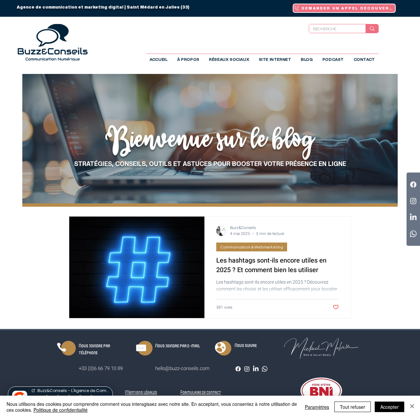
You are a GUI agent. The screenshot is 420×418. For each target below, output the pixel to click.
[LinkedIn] (255, 368)
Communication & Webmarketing (251, 246)
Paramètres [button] (317, 407)
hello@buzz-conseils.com (182, 368)
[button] (228, 59)
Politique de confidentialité (60, 409)
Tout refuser (352, 407)
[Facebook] (238, 368)
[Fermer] (412, 407)
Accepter (389, 407)
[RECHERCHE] (372, 28)
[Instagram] (246, 368)
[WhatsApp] (264, 368)
